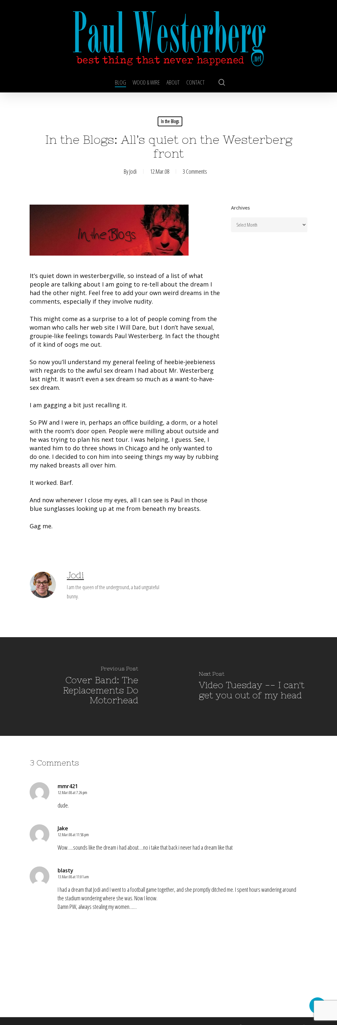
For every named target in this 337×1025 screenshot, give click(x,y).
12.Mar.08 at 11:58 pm (73, 835)
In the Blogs (170, 121)
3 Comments (195, 171)
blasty (65, 870)
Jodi (133, 171)
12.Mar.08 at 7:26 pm (72, 792)
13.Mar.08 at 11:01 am (73, 877)
